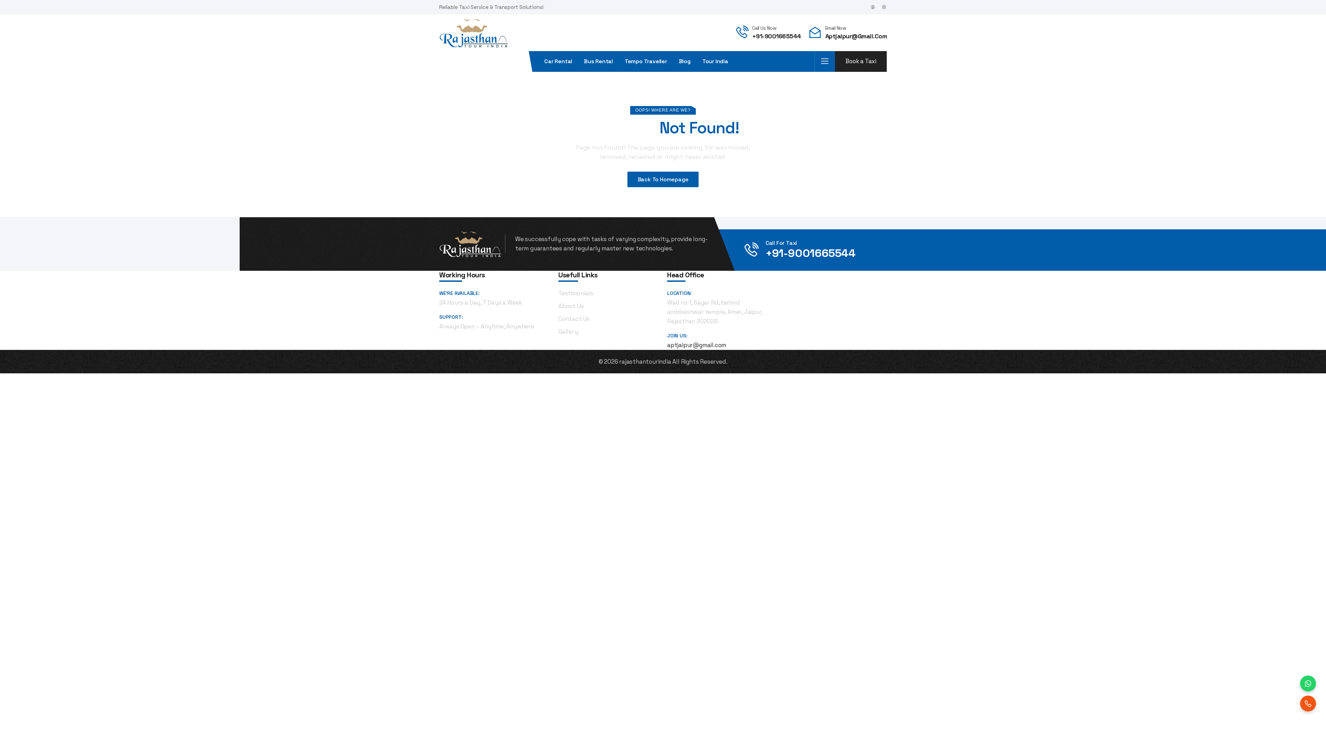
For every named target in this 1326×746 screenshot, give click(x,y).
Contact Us (574, 319)
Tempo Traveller (646, 61)
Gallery (568, 331)
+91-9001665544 (776, 36)
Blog (685, 61)
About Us (571, 306)
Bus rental (598, 61)
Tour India (715, 61)
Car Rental (558, 61)
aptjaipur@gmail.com (856, 36)
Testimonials (575, 293)
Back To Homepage (663, 179)
